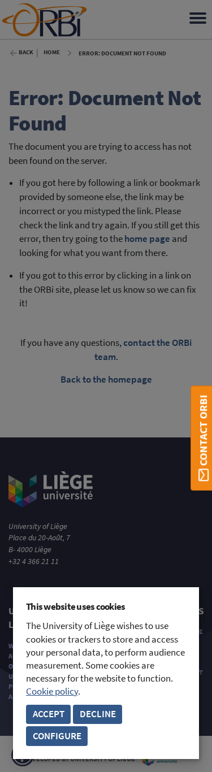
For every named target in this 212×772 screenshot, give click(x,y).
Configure (57, 736)
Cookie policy (52, 691)
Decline (98, 714)
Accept (48, 714)
